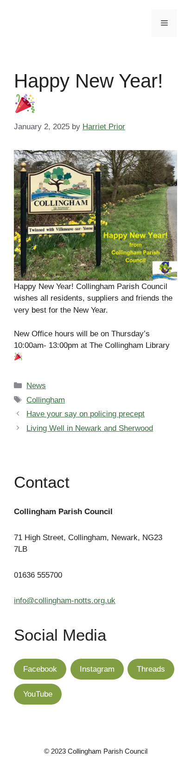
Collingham (45, 400)
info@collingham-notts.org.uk (64, 600)
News (36, 385)
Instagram (97, 669)
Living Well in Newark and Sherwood (89, 428)
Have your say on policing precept (85, 413)
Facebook (40, 669)
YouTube (37, 694)
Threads (151, 669)
